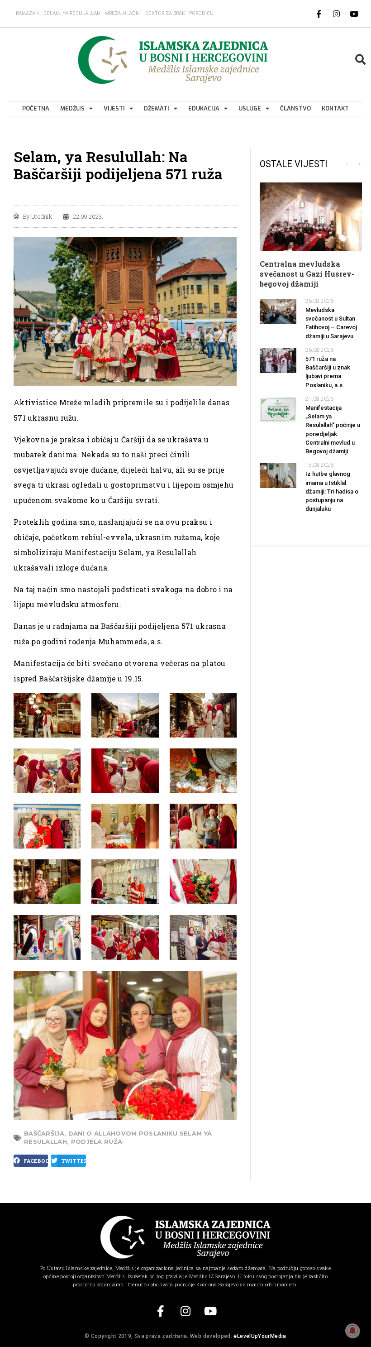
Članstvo (295, 108)
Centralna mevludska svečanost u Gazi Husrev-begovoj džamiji (307, 274)
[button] (360, 59)
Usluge (249, 108)
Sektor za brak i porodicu (179, 13)
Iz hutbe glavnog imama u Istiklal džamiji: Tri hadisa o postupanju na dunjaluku (331, 491)
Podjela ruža (97, 1141)
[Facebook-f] (319, 13)
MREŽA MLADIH (123, 13)
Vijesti (114, 108)
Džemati (156, 108)
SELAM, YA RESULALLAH (71, 13)
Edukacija (203, 108)
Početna (35, 108)
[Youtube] (354, 13)
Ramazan (27, 13)
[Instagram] (336, 13)
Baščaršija (44, 1133)
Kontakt (335, 108)
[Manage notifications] (352, 1330)
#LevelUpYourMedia (259, 1336)
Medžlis (72, 108)
